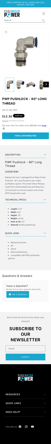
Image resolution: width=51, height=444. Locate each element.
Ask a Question (19, 294)
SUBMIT (25, 357)
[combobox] (24, 20)
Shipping (5, 121)
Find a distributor (25, 135)
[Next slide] (46, 84)
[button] (44, 14)
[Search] (43, 20)
